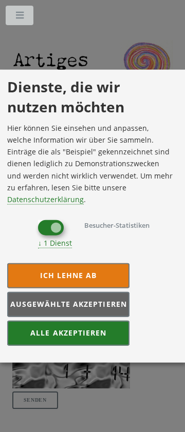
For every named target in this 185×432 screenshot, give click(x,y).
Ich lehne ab (68, 275)
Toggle (20, 17)
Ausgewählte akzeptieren (68, 304)
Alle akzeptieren (68, 333)
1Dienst (55, 243)
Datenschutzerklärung (45, 199)
